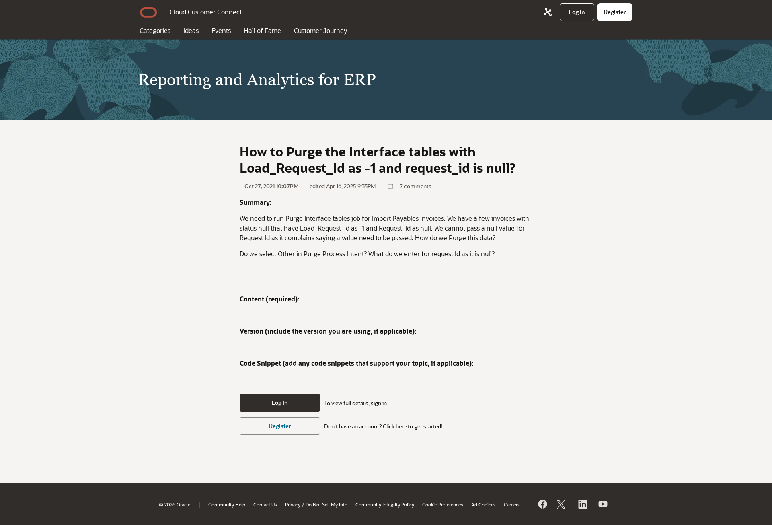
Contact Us (265, 504)
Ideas (191, 30)
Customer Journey (320, 30)
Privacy (292, 504)
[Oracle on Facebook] (542, 504)
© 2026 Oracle (174, 504)
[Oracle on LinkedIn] (582, 504)
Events (221, 30)
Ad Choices (483, 504)
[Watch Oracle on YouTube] (602, 504)
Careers (512, 504)
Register (280, 426)
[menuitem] (577, 12)
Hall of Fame (262, 30)
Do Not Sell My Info (326, 504)
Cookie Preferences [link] (442, 504)
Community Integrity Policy (384, 504)
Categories (155, 30)
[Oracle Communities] (547, 12)
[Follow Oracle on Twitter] (562, 504)
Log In (280, 402)
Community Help (226, 504)
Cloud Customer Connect (206, 12)
